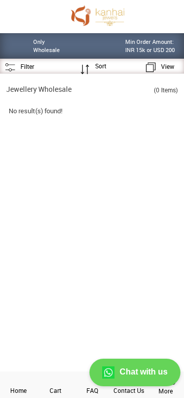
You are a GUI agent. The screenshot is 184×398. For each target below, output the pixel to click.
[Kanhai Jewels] (97, 15)
